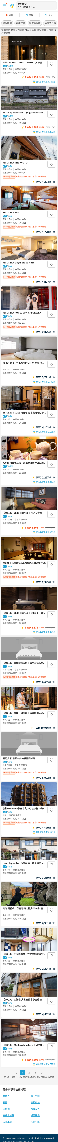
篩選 (31, 15)
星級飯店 (7, 23)
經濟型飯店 (34, 23)
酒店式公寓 (50, 23)
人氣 (50, 15)
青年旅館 (20, 23)
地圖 (11, 15)
